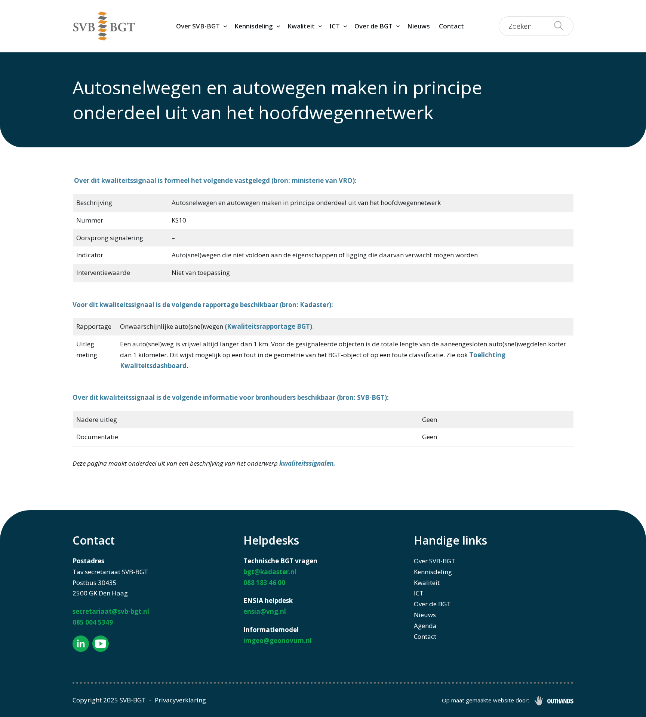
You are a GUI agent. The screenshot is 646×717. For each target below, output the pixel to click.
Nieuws (418, 26)
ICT (334, 26)
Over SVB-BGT (198, 26)
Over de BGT (373, 26)
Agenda (425, 625)
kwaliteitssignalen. (307, 463)
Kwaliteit (301, 26)
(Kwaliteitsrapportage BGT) (268, 326)
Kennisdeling (253, 26)
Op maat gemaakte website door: (485, 700)
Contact (451, 26)
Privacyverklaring (180, 700)
